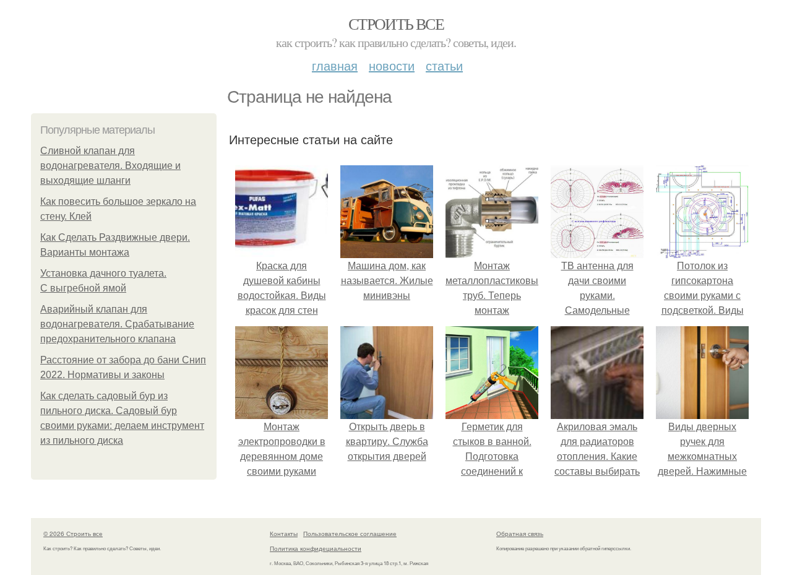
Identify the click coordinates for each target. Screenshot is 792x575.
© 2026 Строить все (73, 533)
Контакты (284, 533)
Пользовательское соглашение (350, 533)
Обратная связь (519, 533)
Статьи (444, 65)
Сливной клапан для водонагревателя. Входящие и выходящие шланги (110, 165)
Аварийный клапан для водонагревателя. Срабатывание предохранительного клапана (117, 324)
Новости (392, 65)
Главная (335, 65)
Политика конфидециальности (315, 548)
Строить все (396, 23)
